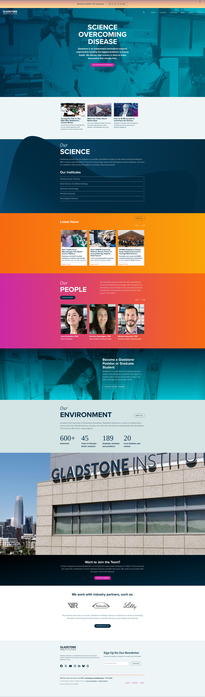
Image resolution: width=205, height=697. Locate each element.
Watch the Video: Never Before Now (97, 119)
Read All (139, 218)
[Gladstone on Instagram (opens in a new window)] (76, 666)
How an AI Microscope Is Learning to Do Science (124, 119)
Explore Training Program (115, 386)
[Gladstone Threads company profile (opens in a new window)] (88, 666)
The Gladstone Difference (102, 65)
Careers (127, 683)
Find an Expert (67, 297)
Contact (142, 683)
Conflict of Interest (103, 681)
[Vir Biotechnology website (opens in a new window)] (73, 605)
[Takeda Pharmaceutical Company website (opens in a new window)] (101, 605)
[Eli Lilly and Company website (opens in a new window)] (130, 605)
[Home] (10, 12)
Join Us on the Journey (117, 4)
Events (191, 12)
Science (163, 12)
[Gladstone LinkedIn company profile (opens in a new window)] (80, 666)
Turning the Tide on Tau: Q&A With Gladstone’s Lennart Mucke (71, 120)
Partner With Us (102, 626)
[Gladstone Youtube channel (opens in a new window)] (71, 666)
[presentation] (138, 225)
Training (173, 12)
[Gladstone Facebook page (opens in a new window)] (62, 666)
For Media (135, 683)
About (153, 12)
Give (200, 12)
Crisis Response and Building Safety (94, 678)
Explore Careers (102, 578)
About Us (139, 415)
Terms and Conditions (91, 681)
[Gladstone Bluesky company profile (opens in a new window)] (84, 666)
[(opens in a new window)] (99, 108)
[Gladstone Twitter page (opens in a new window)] (67, 666)
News (183, 12)
